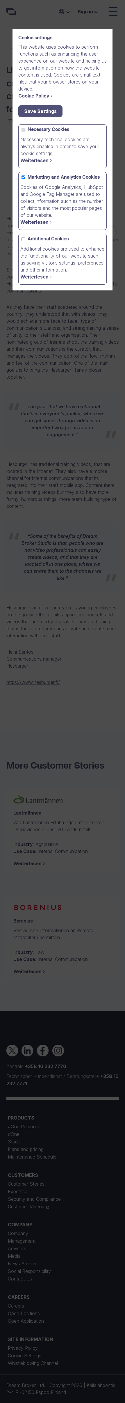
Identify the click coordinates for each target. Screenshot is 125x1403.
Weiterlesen (34, 160)
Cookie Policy (33, 96)
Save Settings (40, 111)
